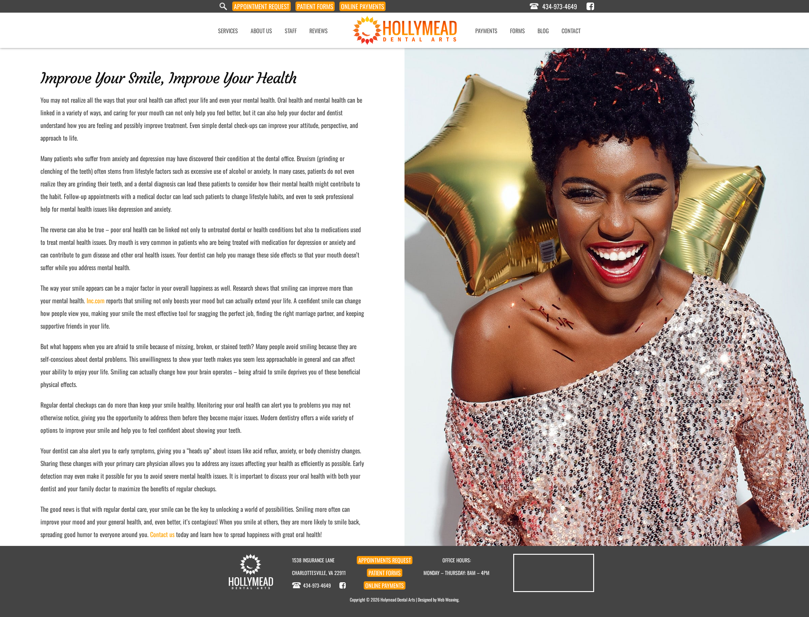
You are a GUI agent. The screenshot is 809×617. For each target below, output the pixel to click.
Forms (315, 6)
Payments (362, 6)
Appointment (261, 6)
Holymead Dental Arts (397, 599)
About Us (261, 31)
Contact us (162, 534)
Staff (291, 31)
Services (228, 31)
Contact (571, 31)
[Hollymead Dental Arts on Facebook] (590, 6)
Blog (543, 31)
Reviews (318, 31)
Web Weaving (448, 599)
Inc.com (96, 300)
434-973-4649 (559, 6)
